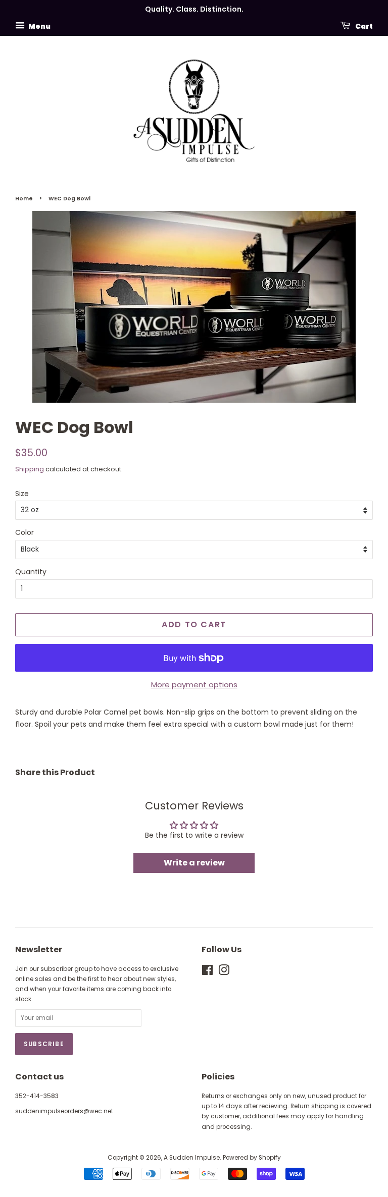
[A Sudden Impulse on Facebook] (207, 972)
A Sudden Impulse (192, 1158)
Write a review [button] (194, 862)
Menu (39, 26)
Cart (363, 26)
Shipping (29, 469)
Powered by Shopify (252, 1158)
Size (22, 493)
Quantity (30, 572)
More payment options (194, 684)
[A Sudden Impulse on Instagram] (223, 972)
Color (24, 532)
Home (24, 198)
